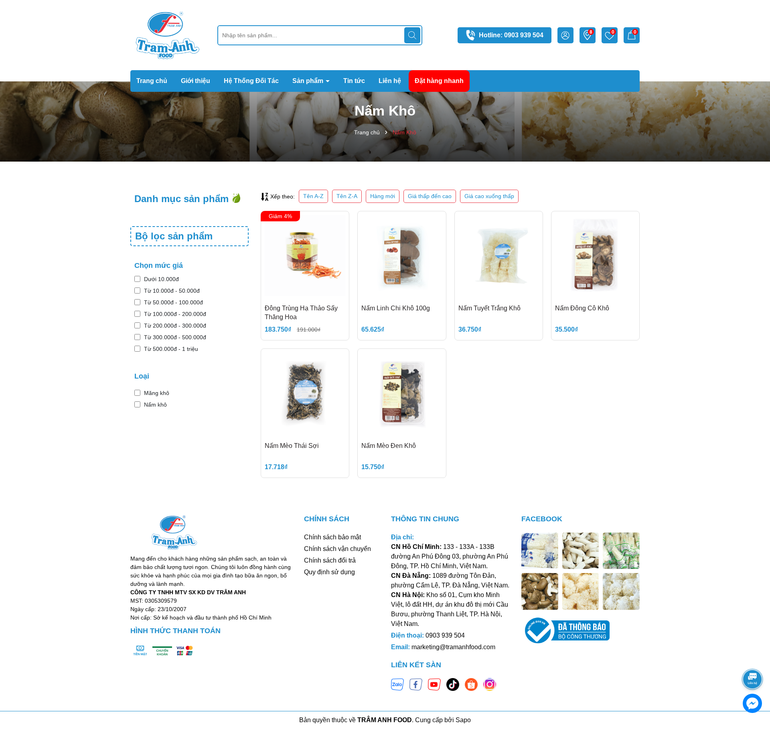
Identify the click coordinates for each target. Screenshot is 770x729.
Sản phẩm (308, 80)
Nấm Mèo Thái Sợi (292, 445)
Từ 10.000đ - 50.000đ (172, 291)
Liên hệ (390, 80)
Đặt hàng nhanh (439, 80)
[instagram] (489, 684)
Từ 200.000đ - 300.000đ (175, 325)
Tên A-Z (313, 196)
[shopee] (471, 684)
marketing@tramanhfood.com (453, 647)
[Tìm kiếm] (412, 35)
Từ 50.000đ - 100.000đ (173, 302)
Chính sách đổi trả (330, 560)
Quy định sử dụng (329, 572)
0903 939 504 (523, 35)
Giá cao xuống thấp (489, 196)
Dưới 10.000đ (161, 279)
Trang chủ (151, 80)
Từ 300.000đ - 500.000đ (175, 337)
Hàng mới (382, 196)
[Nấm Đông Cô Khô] (595, 255)
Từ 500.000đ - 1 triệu (171, 349)
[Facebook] (415, 684)
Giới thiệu (195, 80)
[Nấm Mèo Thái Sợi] (305, 392)
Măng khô (156, 393)
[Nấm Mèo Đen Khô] (401, 392)
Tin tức (354, 80)
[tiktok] (452, 684)
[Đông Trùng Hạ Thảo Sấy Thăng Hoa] (305, 255)
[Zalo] (397, 684)
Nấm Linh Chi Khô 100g (395, 308)
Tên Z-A (346, 196)
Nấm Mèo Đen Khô (388, 445)
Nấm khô (155, 404)
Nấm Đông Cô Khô (582, 308)
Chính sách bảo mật (332, 537)
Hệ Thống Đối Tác (251, 80)
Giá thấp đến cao (430, 196)
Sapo (463, 720)
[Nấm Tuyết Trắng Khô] (498, 255)
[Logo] (167, 34)
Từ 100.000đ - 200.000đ (175, 314)
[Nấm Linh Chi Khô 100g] (401, 255)
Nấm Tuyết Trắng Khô (489, 308)
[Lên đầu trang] (753, 657)
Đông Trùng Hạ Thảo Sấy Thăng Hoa (301, 312)
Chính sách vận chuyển (337, 548)
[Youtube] (434, 684)
